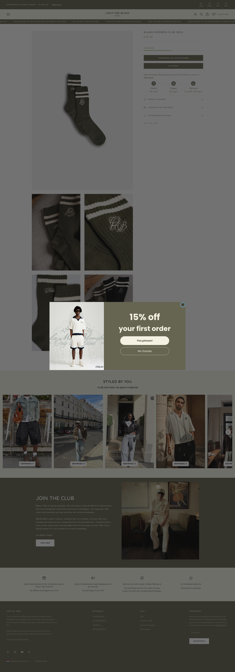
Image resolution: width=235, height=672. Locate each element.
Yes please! (145, 341)
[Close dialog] (183, 304)
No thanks (145, 351)
